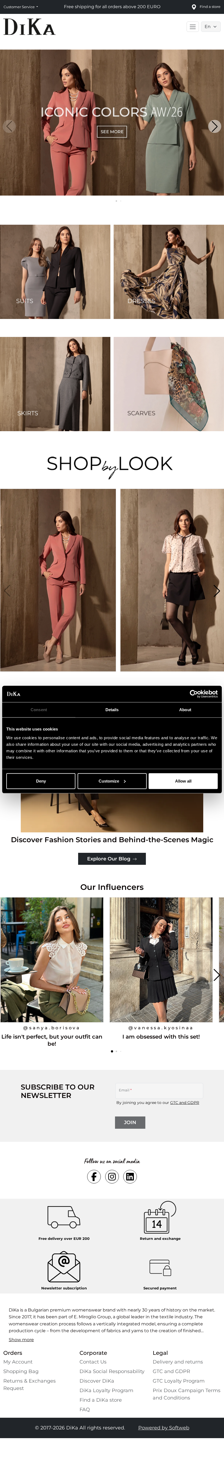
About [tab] (185, 709)
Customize (109, 780)
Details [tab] (112, 709)
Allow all (183, 780)
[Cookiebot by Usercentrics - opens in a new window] (194, 694)
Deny (41, 780)
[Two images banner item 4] (169, 384)
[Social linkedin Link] (130, 1176)
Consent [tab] (39, 709)
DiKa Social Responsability (112, 1371)
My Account (18, 1362)
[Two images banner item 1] (55, 271)
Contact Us (93, 1362)
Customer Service (20, 7)
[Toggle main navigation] (193, 27)
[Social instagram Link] (112, 1176)
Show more (21, 1339)
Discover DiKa (96, 1381)
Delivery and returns (178, 1362)
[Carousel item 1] (112, 122)
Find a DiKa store (100, 1400)
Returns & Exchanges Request (29, 1384)
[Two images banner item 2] (169, 271)
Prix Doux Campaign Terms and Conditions (186, 1394)
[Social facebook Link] (94, 1176)
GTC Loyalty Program (179, 1381)
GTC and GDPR (184, 1102)
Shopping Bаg (21, 1371)
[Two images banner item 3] (55, 384)
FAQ (84, 1410)
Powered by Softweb (163, 1428)
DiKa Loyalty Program (106, 1390)
